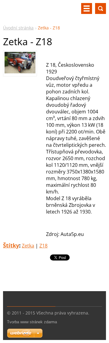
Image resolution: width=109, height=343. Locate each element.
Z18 (43, 245)
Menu (86, 8)
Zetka (28, 245)
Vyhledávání (100, 8)
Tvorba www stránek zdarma (32, 322)
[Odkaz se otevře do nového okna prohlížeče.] (20, 71)
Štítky (11, 245)
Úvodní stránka (18, 28)
